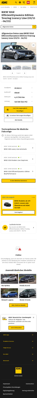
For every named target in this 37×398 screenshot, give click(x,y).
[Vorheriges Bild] (12, 73)
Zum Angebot (18, 212)
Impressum (6, 384)
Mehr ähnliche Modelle (18, 305)
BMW (15, 7)
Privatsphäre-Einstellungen (11, 387)
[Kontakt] (24, 2)
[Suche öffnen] (16, 2)
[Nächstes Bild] (25, 73)
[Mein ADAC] (20, 2)
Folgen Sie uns (7, 347)
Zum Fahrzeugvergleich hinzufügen (20, 109)
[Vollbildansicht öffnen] (33, 45)
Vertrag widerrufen (28, 390)
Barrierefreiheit (8, 394)
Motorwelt (6, 360)
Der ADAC (5, 354)
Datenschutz (30, 384)
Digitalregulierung (8, 390)
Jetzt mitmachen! (16, 327)
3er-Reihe (23, 7)
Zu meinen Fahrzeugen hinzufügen (20, 115)
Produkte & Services (8, 341)
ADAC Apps (6, 335)
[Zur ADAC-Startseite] (4, 2)
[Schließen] (33, 317)
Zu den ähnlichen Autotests (18, 181)
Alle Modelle (18, 120)
